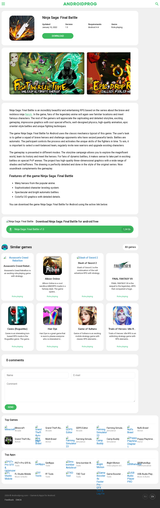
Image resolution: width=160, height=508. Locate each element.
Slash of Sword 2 (87, 263)
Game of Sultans (87, 329)
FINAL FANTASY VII (122, 278)
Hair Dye (52, 329)
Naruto (28, 114)
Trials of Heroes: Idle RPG (122, 329)
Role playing (116, 27)
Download (58, 36)
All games (130, 247)
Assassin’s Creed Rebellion (18, 266)
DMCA (19, 500)
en (152, 496)
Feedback (9, 500)
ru (145, 496)
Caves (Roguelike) (17, 329)
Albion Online (52, 278)
